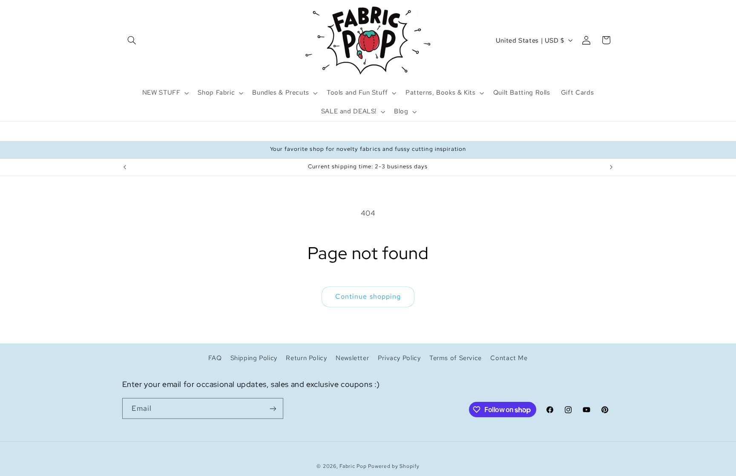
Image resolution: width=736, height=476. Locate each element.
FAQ (214, 358)
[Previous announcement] (124, 167)
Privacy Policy (399, 358)
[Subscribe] (272, 408)
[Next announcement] (611, 167)
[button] (132, 40)
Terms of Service (455, 358)
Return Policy (306, 358)
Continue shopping (368, 296)
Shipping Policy (253, 358)
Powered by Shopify (393, 466)
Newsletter (352, 358)
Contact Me (508, 358)
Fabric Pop (352, 466)
